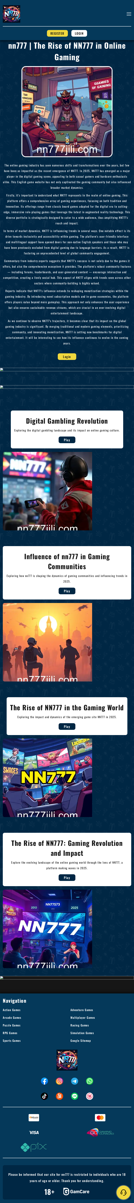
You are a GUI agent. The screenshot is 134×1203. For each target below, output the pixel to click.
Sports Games (12, 1040)
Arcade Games (12, 1017)
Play (67, 440)
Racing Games (79, 1025)
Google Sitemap (80, 1040)
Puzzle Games (11, 1025)
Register (57, 33)
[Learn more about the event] (67, 369)
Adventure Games (81, 1010)
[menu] (129, 14)
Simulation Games (82, 1033)
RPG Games (10, 1033)
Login (79, 33)
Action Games (11, 1010)
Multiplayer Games (82, 1017)
